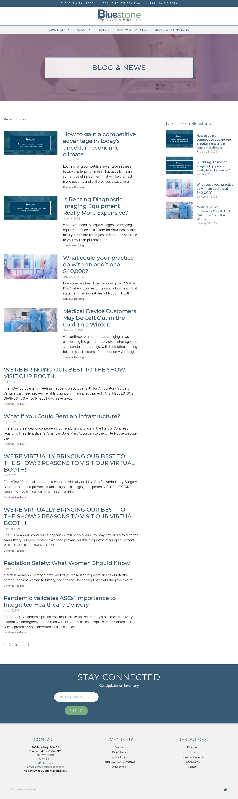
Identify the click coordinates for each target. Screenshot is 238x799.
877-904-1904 (45, 759)
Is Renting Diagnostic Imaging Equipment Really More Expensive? (95, 206)
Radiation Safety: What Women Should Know (67, 563)
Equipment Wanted (131, 29)
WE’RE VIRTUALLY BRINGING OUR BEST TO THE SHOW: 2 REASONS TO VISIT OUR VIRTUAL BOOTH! (69, 463)
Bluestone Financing (172, 29)
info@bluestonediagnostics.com (45, 766)
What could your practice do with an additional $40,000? (98, 264)
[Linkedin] (226, 790)
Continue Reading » (74, 187)
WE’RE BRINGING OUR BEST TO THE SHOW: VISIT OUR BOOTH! (65, 373)
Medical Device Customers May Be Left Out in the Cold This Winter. (99, 318)
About (82, 29)
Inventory (57, 29)
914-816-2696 (45, 763)
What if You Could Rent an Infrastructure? (62, 416)
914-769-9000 (45, 755)
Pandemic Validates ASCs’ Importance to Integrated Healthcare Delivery (60, 601)
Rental (103, 29)
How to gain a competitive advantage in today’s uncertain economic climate (99, 144)
